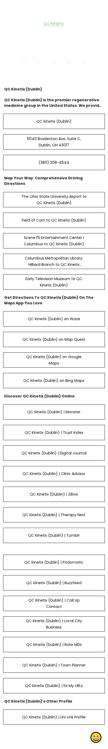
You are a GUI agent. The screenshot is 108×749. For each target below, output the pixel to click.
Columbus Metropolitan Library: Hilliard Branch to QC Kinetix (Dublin (54, 264)
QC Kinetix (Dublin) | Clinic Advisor (54, 473)
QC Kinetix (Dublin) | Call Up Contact (54, 603)
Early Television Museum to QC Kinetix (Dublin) (53, 282)
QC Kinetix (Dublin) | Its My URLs (54, 685)
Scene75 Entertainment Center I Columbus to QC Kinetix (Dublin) (54, 241)
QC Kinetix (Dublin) (54, 121)
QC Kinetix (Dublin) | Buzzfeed (54, 582)
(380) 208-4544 (54, 162)
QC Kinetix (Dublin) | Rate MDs (54, 644)
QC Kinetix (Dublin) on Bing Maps (53, 380)
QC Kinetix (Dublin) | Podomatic (53, 562)
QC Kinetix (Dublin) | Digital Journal (54, 453)
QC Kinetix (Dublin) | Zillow (54, 494)
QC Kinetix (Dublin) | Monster (53, 412)
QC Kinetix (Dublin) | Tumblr (54, 535)
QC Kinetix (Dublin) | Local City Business (54, 624)
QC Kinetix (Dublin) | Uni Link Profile (54, 717)
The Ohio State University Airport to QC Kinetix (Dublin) (54, 199)
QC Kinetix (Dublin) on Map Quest (54, 339)
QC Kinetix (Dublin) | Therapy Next (53, 514)
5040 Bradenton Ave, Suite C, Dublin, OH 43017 (54, 142)
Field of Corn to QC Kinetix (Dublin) (54, 220)
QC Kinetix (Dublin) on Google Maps (54, 360)
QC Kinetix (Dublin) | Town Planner (54, 665)
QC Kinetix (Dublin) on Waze (54, 318)
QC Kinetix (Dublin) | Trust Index (54, 432)
